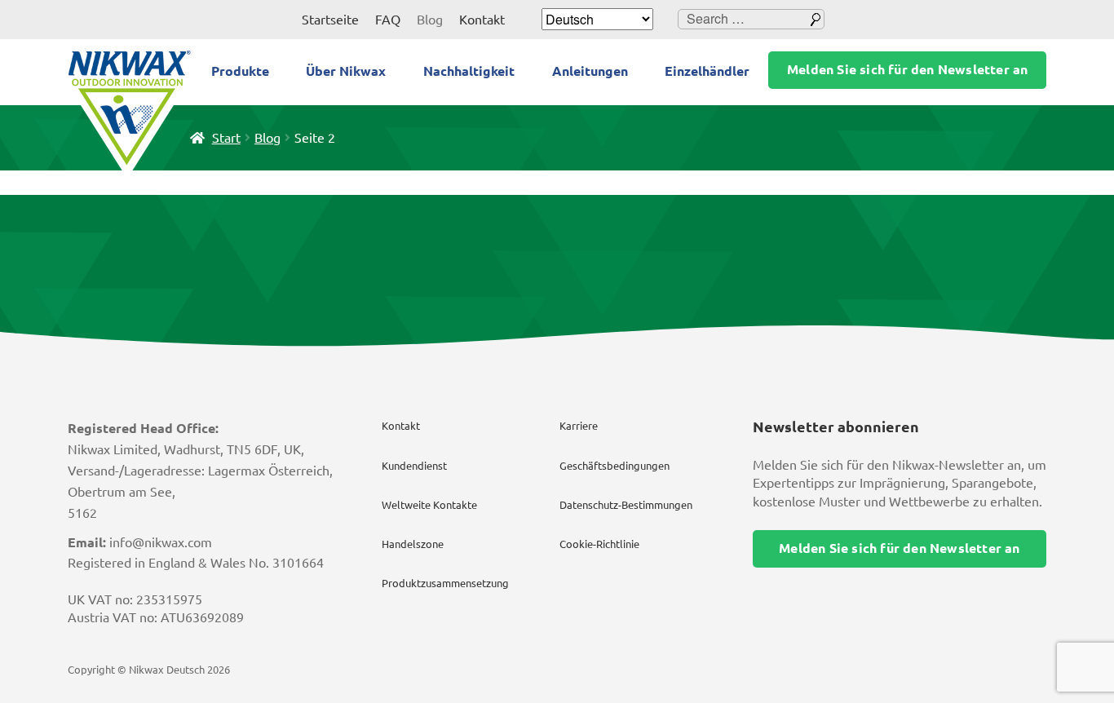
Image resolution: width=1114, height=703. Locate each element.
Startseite (330, 19)
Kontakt (482, 19)
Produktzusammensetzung (445, 583)
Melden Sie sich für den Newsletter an (907, 69)
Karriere (578, 425)
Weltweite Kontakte (429, 505)
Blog (430, 19)
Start (226, 137)
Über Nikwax (346, 71)
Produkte (240, 71)
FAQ (387, 19)
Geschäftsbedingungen (614, 465)
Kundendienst (414, 465)
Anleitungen (590, 71)
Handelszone (413, 544)
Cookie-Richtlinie (599, 544)
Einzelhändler (707, 71)
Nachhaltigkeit (469, 71)
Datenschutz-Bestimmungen (625, 505)
